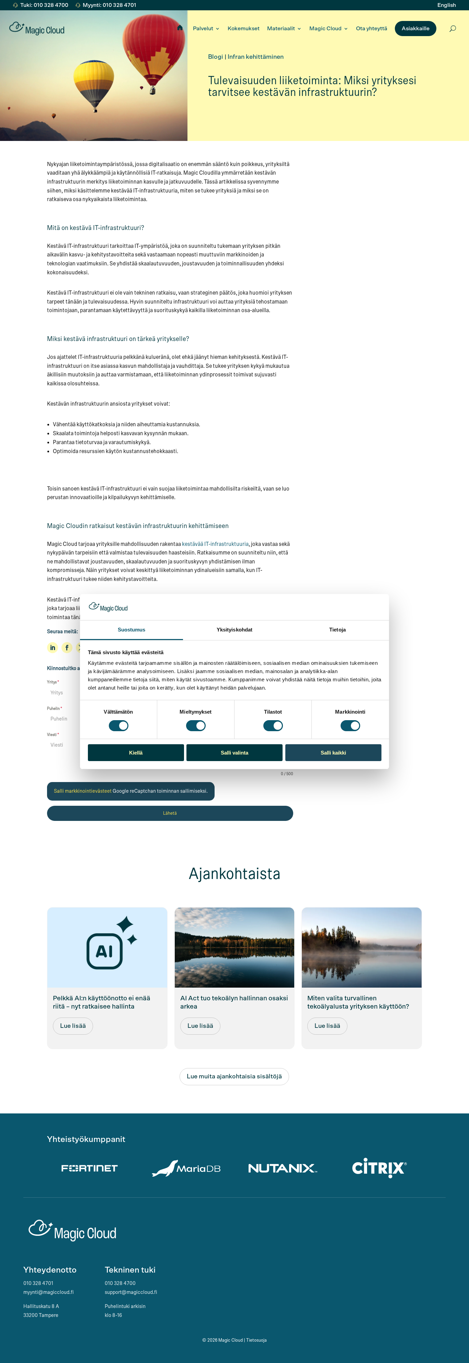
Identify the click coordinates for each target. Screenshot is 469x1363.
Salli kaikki (333, 753)
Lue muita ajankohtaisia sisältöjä (234, 1077)
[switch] (196, 725)
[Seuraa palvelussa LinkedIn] (52, 647)
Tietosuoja (256, 1340)
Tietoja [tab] (337, 630)
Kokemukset (244, 28)
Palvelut (203, 28)
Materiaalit (281, 28)
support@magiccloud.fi (131, 1292)
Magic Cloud (325, 28)
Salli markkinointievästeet (83, 791)
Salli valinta (234, 753)
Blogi (215, 57)
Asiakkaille (416, 28)
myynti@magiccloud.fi (48, 1292)
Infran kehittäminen (256, 57)
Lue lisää (73, 1026)
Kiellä (135, 753)
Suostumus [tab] (132, 630)
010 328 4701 (38, 1283)
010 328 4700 (120, 1283)
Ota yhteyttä (371, 28)
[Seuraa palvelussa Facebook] (66, 647)
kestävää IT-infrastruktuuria (215, 544)
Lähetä (170, 813)
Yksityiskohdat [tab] (234, 630)
